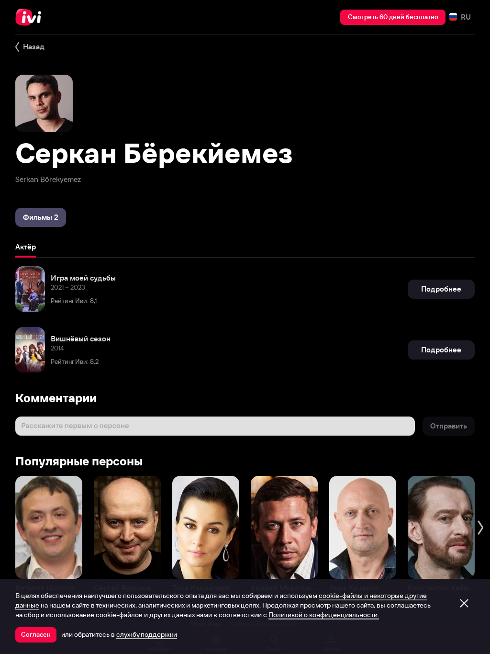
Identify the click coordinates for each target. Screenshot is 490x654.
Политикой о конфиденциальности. (323, 615)
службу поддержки (146, 634)
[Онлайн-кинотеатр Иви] (31, 17)
